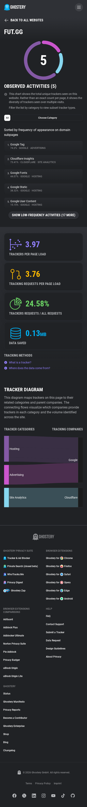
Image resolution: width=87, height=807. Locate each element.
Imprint (58, 783)
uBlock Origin (10, 668)
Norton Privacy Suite (14, 643)
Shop (6, 734)
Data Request (53, 640)
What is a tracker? (20, 362)
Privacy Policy (43, 783)
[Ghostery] (15, 7)
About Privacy (53, 656)
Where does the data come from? (29, 368)
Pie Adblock (9, 651)
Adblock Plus (10, 627)
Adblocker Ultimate (13, 635)
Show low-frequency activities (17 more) (43, 215)
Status (6, 693)
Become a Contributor (15, 718)
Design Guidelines (55, 648)
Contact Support (55, 624)
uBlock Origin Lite (12, 676)
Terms (28, 783)
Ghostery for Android (59, 598)
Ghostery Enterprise (13, 726)
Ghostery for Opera (58, 582)
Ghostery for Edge (58, 590)
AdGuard (8, 619)
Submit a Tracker (55, 632)
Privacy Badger (11, 660)
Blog (5, 742)
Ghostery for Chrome (59, 558)
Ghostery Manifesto (14, 701)
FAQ (48, 616)
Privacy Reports (11, 709)
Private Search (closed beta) (22, 566)
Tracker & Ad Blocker (18, 558)
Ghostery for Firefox (59, 566)
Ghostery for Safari (58, 574)
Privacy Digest (15, 582)
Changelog (9, 750)
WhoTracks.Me (15, 574)
